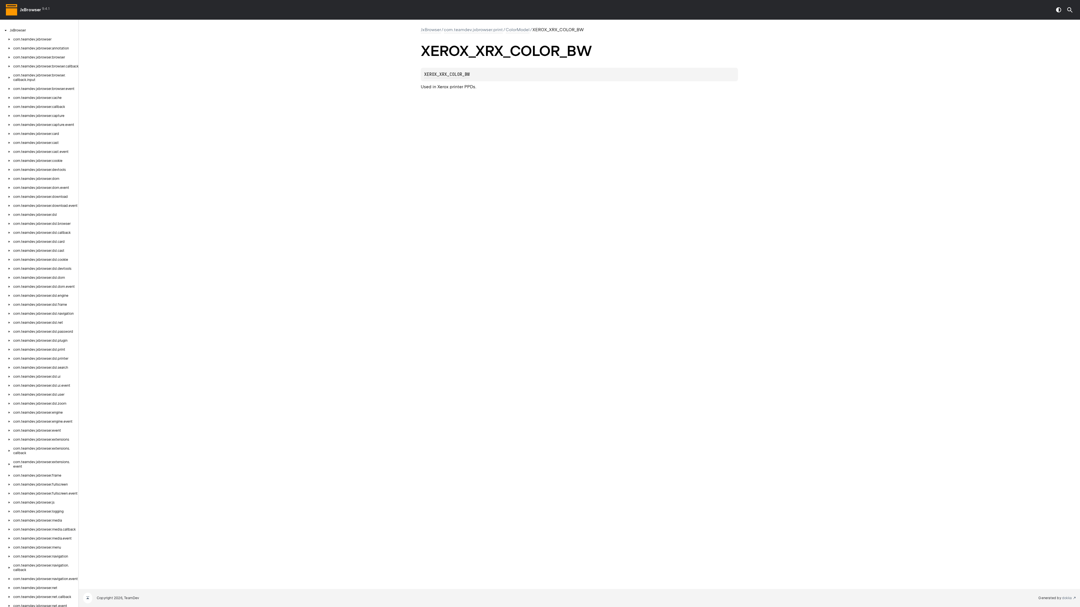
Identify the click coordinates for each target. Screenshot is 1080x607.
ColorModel (518, 29)
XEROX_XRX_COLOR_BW (447, 74)
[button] (1070, 9)
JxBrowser (30, 9)
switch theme (1058, 9)
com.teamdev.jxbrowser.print (473, 29)
